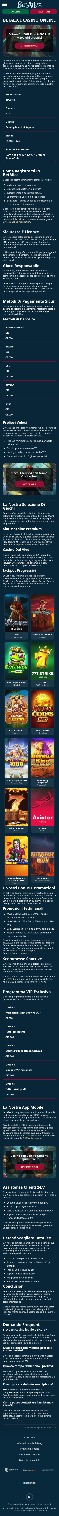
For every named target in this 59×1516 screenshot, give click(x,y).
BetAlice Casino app (32, 1138)
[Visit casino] (29, 41)
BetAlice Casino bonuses (15, 953)
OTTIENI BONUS (29, 45)
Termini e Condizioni (29, 1454)
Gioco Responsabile (29, 1460)
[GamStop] (29, 1483)
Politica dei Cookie (29, 1449)
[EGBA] (47, 1470)
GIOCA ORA (29, 484)
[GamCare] (11, 1470)
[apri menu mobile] (4, 4)
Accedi (15, 11)
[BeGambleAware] (29, 1470)
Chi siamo (29, 1437)
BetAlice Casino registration (16, 222)
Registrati (43, 11)
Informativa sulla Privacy (30, 1443)
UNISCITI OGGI (29, 1167)
